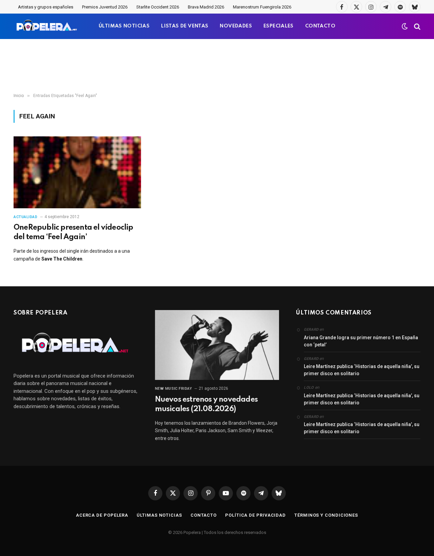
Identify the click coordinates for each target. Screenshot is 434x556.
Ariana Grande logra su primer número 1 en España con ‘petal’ (361, 341)
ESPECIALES (278, 26)
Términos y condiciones (326, 515)
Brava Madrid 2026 (206, 6)
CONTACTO (320, 26)
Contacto (204, 515)
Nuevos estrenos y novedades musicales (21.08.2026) (206, 404)
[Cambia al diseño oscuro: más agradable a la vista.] (405, 26)
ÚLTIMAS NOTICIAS (124, 26)
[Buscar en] (416, 26)
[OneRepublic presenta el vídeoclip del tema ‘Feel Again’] (77, 172)
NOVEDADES (236, 26)
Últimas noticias (159, 515)
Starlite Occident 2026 (157, 6)
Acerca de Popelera (102, 515)
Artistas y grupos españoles (45, 6)
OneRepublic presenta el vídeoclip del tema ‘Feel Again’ (73, 232)
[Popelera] (47, 26)
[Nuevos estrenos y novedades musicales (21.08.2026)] (217, 345)
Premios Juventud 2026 (104, 6)
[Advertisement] (217, 66)
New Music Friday (173, 388)
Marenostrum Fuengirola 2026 (262, 6)
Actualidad (26, 217)
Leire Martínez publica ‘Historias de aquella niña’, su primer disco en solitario (361, 370)
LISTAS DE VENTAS (184, 26)
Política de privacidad (255, 515)
